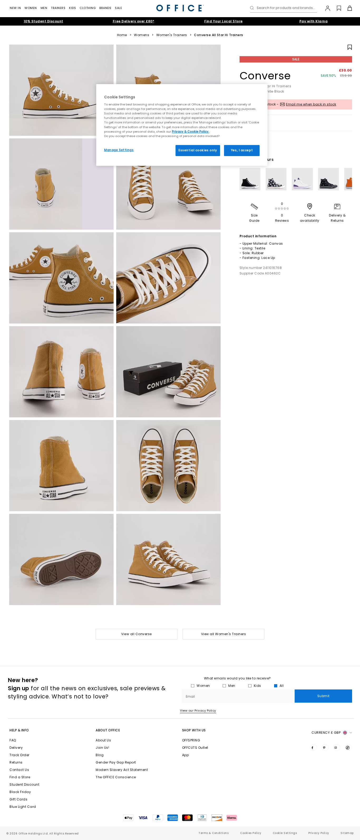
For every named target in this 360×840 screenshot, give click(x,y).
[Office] (180, 8)
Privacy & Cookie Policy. (190, 131)
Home (122, 35)
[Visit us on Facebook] (313, 747)
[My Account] (325, 8)
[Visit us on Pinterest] (325, 747)
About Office (108, 730)
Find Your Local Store (223, 21)
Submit (323, 696)
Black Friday (20, 792)
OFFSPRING (191, 740)
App (185, 755)
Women (31, 8)
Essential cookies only (197, 150)
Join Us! (102, 747)
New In (15, 8)
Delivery (16, 747)
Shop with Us (194, 730)
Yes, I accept (242, 150)
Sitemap (347, 833)
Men (44, 8)
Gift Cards (18, 799)
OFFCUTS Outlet (195, 747)
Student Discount (24, 784)
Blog (100, 755)
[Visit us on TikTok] (348, 747)
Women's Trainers (171, 35)
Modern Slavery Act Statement (122, 769)
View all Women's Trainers (223, 634)
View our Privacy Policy (198, 710)
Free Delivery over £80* (133, 21)
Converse (265, 75)
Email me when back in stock (311, 104)
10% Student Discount (43, 21)
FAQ (12, 740)
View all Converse (136, 634)
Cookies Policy (250, 833)
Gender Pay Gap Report (116, 762)
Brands (105, 8)
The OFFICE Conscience (116, 777)
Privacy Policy (318, 833)
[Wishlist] (336, 8)
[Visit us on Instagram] (336, 747)
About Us (103, 740)
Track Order (19, 755)
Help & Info (19, 730)
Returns (16, 762)
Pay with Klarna (313, 21)
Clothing (88, 8)
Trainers (58, 8)
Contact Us (19, 769)
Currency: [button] (326, 732)
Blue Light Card (22, 806)
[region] (181, 125)
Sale (118, 8)
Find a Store (19, 777)
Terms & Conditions (213, 833)
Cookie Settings (285, 833)
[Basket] (347, 8)
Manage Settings (119, 150)
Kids (72, 8)
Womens (141, 35)
